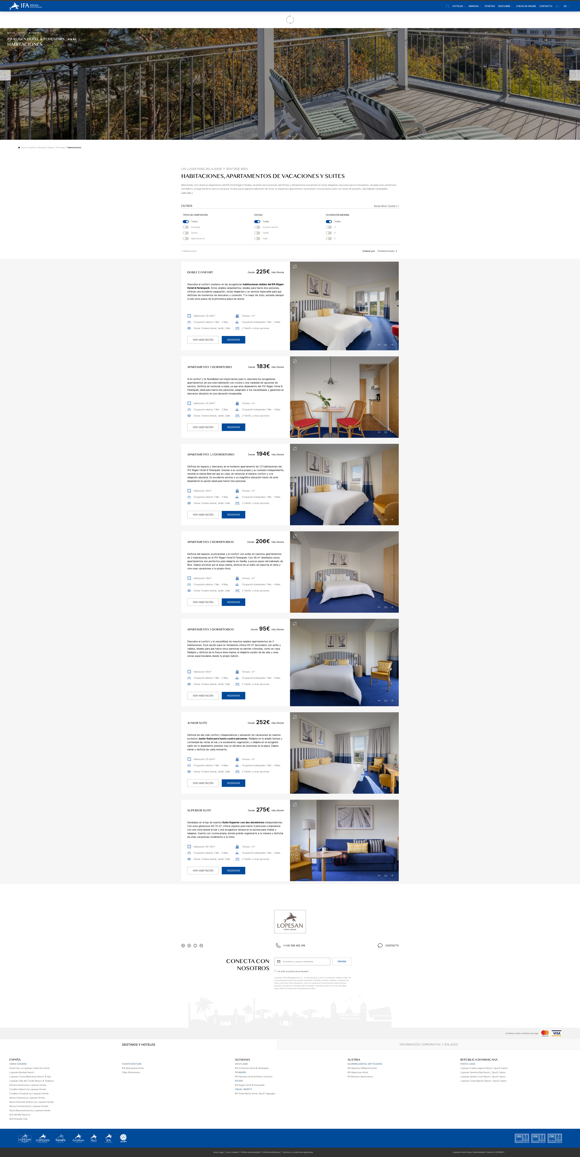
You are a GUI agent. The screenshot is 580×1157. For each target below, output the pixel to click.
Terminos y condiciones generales (297, 1152)
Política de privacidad (250, 1152)
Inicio (23, 147)
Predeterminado (386, 251)
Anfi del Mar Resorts (19, 1114)
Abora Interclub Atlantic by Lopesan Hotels (31, 1102)
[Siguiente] (574, 75)
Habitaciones (74, 147)
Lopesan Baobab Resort (21, 1072)
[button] (558, 6)
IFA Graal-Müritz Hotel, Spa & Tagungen (255, 1093)
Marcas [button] (474, 6)
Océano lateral (270, 227)
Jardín (266, 232)
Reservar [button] (233, 339)
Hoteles (32, 147)
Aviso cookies (232, 1152)
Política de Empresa (271, 1152)
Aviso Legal (218, 1152)
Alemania (34, 32)
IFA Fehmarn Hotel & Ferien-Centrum (253, 1076)
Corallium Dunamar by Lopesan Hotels (29, 1093)
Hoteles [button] (458, 6)
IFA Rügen (60, 147)
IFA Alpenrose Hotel (358, 1072)
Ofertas (490, 6)
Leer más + (187, 192)
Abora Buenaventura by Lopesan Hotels (29, 1110)
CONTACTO (392, 945)
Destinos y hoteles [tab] (138, 1044)
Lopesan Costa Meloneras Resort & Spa (30, 1076)
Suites (194, 232)
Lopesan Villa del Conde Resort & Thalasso (31, 1080)
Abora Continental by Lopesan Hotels (28, 1106)
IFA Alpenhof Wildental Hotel (362, 1068)
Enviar (342, 961)
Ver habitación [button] (203, 339)
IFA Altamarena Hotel (133, 1068)
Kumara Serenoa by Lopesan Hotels (27, 1085)
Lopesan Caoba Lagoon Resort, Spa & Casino (484, 1068)
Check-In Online (526, 6)
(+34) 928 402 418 (294, 945)
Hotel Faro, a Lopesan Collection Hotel (29, 1068)
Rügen (11, 32)
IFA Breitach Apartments (360, 1076)
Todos (194, 221)
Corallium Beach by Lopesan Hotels (27, 1089)
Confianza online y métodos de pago (522, 1033)
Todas (266, 221)
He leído (293, 971)
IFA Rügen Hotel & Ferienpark (250, 1085)
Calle (265, 238)
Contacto (545, 6)
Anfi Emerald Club (18, 1118)
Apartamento (198, 238)
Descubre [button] (504, 6)
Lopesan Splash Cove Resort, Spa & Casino (483, 1076)
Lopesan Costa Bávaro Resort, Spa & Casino (483, 1080)
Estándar (195, 227)
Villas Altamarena (131, 1072)
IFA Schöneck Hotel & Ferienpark (252, 1068)
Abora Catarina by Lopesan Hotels (27, 1097)
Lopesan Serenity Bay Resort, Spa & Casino (483, 1072)
